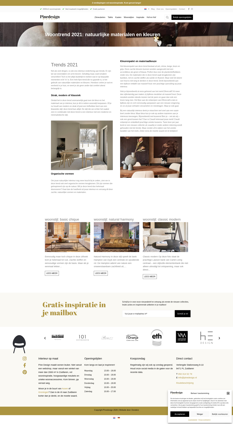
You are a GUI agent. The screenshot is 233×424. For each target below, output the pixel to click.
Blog (153, 9)
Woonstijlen (129, 17)
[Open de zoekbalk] (167, 17)
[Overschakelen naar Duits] (118, 417)
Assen (65, 388)
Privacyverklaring (204, 420)
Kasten (118, 17)
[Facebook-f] (189, 9)
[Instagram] (192, 9)
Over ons (160, 9)
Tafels (110, 17)
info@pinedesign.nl (187, 377)
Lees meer (52, 273)
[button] (228, 393)
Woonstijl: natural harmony (114, 219)
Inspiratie (140, 17)
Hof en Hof (151, 17)
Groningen (43, 392)
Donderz (135, 410)
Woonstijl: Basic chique (62, 219)
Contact (182, 9)
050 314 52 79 (185, 374)
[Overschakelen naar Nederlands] (114, 417)
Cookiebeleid (192, 420)
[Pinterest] (24, 372)
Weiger (200, 414)
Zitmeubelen (100, 17)
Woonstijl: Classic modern (162, 219)
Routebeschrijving (185, 383)
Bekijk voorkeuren (220, 414)
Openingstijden (171, 9)
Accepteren (180, 414)
